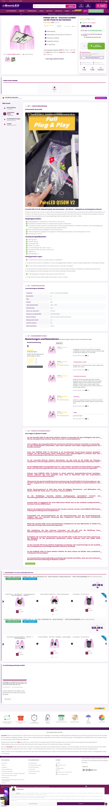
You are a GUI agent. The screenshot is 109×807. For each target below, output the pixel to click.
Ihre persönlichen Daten (34, 771)
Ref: (45, 25)
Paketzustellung (5, 777)
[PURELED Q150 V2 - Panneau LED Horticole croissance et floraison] (7, 59)
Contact (4, 1)
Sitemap (4, 783)
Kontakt (3, 765)
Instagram (89, 770)
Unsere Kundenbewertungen (83, 339)
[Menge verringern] (82, 46)
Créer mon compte (101, 98)
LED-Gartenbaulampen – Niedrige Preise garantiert (13, 773)
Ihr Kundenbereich (33, 760)
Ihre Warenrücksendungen (35, 765)
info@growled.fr (64, 774)
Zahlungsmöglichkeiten (7, 771)
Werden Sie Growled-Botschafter (9, 775)
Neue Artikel (4, 763)
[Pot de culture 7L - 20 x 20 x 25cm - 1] (54, 601)
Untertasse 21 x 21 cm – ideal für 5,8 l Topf (89, 594)
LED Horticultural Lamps (17, 687)
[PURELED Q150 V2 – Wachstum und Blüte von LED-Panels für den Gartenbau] (52, 350)
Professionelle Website (92, 57)
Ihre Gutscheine (32, 773)
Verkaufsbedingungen (7, 769)
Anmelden (97, 1)
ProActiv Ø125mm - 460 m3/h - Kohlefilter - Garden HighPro (20, 637)
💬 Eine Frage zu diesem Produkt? (54, 59)
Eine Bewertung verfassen (35, 366)
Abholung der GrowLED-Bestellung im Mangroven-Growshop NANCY (13, 780)
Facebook (84, 770)
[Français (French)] (102, 1)
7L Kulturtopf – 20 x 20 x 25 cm (46, 594)
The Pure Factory (28, 54)
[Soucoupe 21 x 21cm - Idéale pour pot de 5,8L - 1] (89, 601)
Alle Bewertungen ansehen (67, 339)
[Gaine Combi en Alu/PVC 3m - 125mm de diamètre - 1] (20, 601)
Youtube (86, 770)
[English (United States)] (104, 1)
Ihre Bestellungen (33, 763)
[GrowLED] (10, 6)
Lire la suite (7, 699)
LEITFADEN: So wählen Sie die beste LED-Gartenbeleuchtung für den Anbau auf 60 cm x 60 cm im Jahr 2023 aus (15, 683)
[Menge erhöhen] (87, 46)
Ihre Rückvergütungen (34, 767)
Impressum (4, 767)
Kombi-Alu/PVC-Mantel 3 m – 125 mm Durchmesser (20, 594)
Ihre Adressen (32, 769)
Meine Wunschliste (89, 1)
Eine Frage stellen (30, 563)
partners (18, 793)
